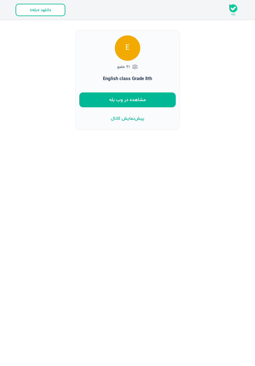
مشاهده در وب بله (127, 99)
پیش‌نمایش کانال (127, 118)
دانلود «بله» (40, 10)
